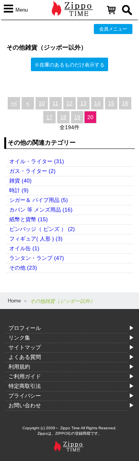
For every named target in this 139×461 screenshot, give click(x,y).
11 (55, 103)
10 (42, 103)
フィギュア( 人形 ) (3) (36, 239)
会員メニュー (113, 29)
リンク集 (19, 338)
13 (83, 103)
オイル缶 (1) (24, 248)
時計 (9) (19, 190)
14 (97, 103)
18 (63, 117)
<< (14, 103)
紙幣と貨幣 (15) (28, 219)
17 (49, 117)
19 (77, 117)
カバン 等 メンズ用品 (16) (41, 210)
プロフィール (24, 328)
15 (111, 103)
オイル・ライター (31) (36, 161)
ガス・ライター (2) (32, 171)
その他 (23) (23, 268)
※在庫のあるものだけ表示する (69, 65)
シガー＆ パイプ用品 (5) (38, 200)
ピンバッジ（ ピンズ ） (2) (42, 229)
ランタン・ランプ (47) (36, 258)
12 (69, 103)
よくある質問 (24, 357)
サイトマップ (24, 347)
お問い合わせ (24, 405)
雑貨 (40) (20, 181)
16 (125, 103)
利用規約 (19, 367)
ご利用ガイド (24, 376)
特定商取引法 (24, 386)
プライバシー (24, 396)
